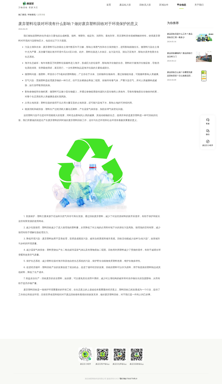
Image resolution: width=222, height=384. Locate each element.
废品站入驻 (125, 5)
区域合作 (163, 5)
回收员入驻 (145, 5)
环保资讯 (32, 15)
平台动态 (181, 5)
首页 (108, 5)
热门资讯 (22, 15)
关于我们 (199, 5)
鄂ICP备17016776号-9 (128, 379)
